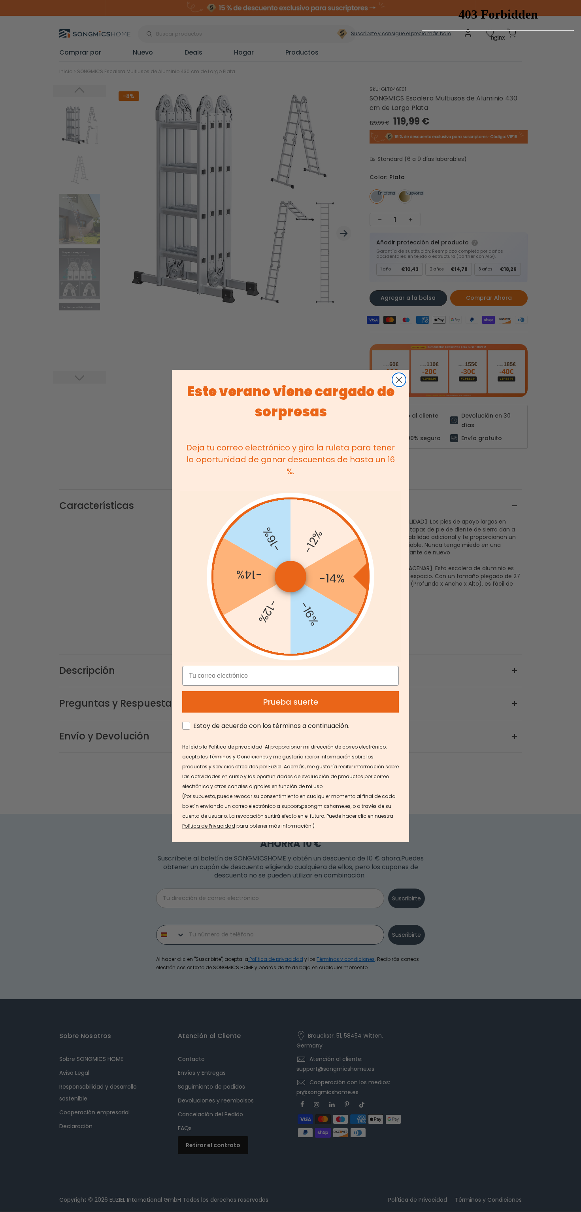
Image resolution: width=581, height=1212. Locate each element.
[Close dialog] (399, 380)
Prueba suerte (290, 701)
